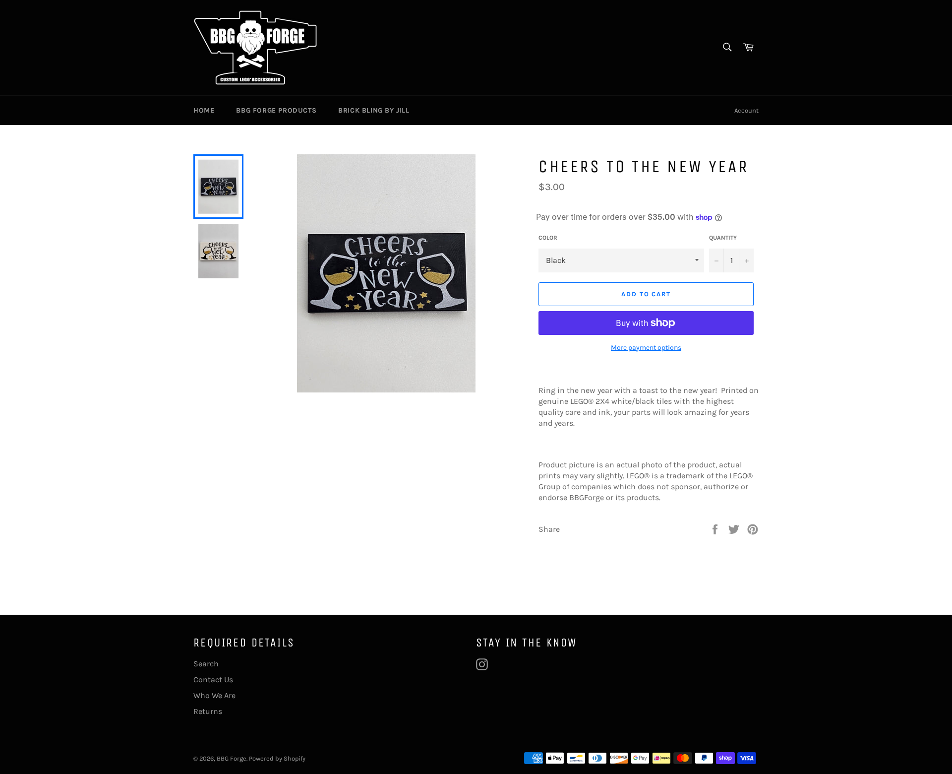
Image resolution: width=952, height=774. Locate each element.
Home (203, 110)
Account (746, 110)
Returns (207, 711)
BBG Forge (231, 758)
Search (206, 663)
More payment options (646, 347)
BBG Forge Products (276, 110)
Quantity (723, 237)
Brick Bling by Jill (373, 110)
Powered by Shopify (277, 758)
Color (547, 237)
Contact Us (213, 679)
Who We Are (214, 695)
